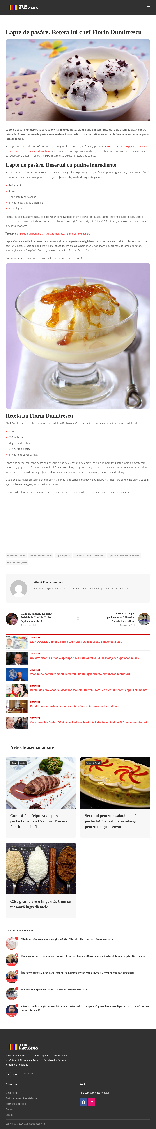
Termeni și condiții (16, 1103)
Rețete (14, 763)
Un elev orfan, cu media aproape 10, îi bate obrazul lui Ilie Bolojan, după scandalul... (84, 658)
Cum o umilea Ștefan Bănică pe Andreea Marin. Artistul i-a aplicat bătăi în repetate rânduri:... (90, 722)
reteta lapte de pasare (17, 562)
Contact (10, 1109)
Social (22, 763)
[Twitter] (8, 1074)
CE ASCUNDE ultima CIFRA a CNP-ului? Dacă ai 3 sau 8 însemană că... (76, 641)
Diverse (15, 849)
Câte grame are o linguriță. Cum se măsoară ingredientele (40, 904)
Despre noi (12, 1092)
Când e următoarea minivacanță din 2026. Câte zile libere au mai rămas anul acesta (68, 939)
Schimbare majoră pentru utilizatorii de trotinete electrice (54, 989)
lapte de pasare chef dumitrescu (89, 555)
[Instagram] (16, 1074)
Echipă (9, 1114)
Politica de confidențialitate (21, 1098)
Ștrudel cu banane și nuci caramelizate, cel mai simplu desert (55, 233)
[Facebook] (83, 1102)
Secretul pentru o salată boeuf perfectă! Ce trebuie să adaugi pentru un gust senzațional (110, 821)
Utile (32, 849)
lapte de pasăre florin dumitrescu (124, 555)
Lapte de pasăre (63, 555)
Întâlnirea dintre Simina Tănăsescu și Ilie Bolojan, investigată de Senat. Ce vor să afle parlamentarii (77, 972)
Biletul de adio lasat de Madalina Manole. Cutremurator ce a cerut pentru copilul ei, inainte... (90, 690)
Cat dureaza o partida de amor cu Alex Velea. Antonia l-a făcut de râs (74, 706)
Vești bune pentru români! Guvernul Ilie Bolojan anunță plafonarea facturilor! (80, 674)
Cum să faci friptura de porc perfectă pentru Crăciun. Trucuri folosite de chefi (38, 821)
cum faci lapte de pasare (41, 555)
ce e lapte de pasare (16, 555)
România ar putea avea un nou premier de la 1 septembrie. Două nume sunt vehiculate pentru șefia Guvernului (83, 956)
